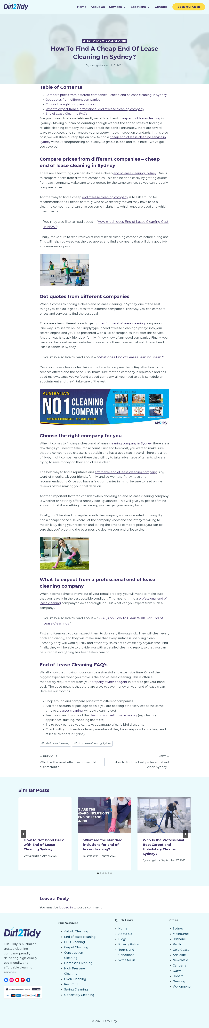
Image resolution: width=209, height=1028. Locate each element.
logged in (66, 907)
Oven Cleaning (75, 979)
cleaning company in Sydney (130, 443)
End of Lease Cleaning (55, 743)
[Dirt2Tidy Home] (16, 9)
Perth (177, 944)
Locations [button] (138, 7)
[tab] (98, 873)
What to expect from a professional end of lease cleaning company (95, 109)
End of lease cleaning (80, 937)
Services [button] (115, 7)
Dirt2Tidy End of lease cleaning (104, 41)
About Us (98, 7)
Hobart (178, 976)
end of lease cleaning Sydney (134, 173)
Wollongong (182, 986)
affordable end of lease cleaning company (126, 472)
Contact (161, 7)
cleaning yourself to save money (113, 715)
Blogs (122, 939)
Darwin (178, 971)
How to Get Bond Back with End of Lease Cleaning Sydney (44, 844)
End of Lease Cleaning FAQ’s (67, 113)
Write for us (126, 960)
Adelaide (179, 955)
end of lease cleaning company (105, 197)
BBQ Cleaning (74, 942)
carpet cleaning (71, 710)
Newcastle (180, 960)
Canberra (179, 965)
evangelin (96, 65)
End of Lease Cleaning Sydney (92, 743)
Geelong (179, 981)
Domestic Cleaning (78, 963)
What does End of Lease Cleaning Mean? (130, 357)
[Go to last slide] (23, 834)
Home (81, 7)
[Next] (185, 834)
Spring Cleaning (76, 989)
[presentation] (45, 815)
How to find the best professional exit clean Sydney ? (142, 762)
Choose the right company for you (71, 104)
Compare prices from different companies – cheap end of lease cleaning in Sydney (106, 95)
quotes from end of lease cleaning (120, 323)
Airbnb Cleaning (76, 931)
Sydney (178, 928)
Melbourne (181, 934)
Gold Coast (181, 950)
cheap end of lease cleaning (139, 118)
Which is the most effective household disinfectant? (68, 762)
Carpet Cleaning (76, 947)
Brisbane (179, 939)
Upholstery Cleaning (79, 995)
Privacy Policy (128, 944)
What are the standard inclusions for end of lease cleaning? (102, 844)
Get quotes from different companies (73, 99)
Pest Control (73, 984)
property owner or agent (109, 682)
